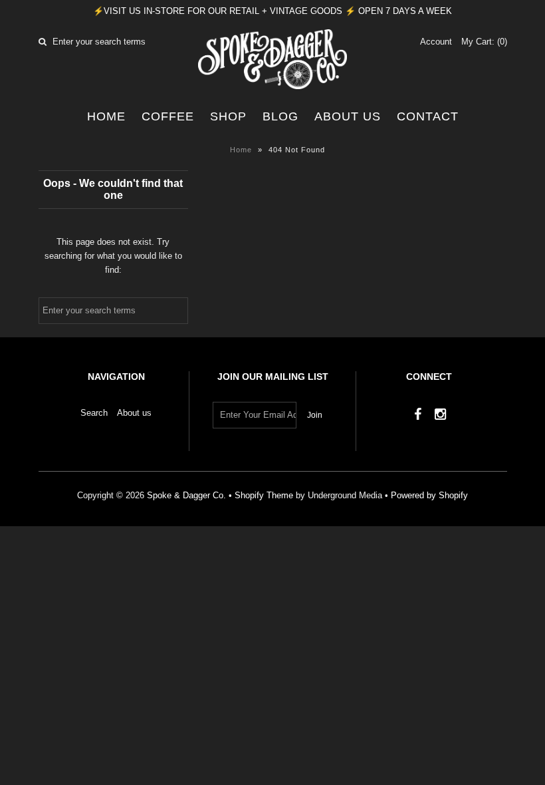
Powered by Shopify (429, 495)
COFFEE (168, 116)
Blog (280, 116)
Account (436, 42)
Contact (428, 116)
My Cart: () (484, 42)
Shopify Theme (264, 495)
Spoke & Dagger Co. (186, 495)
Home (106, 116)
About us (347, 116)
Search (94, 413)
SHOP (228, 116)
